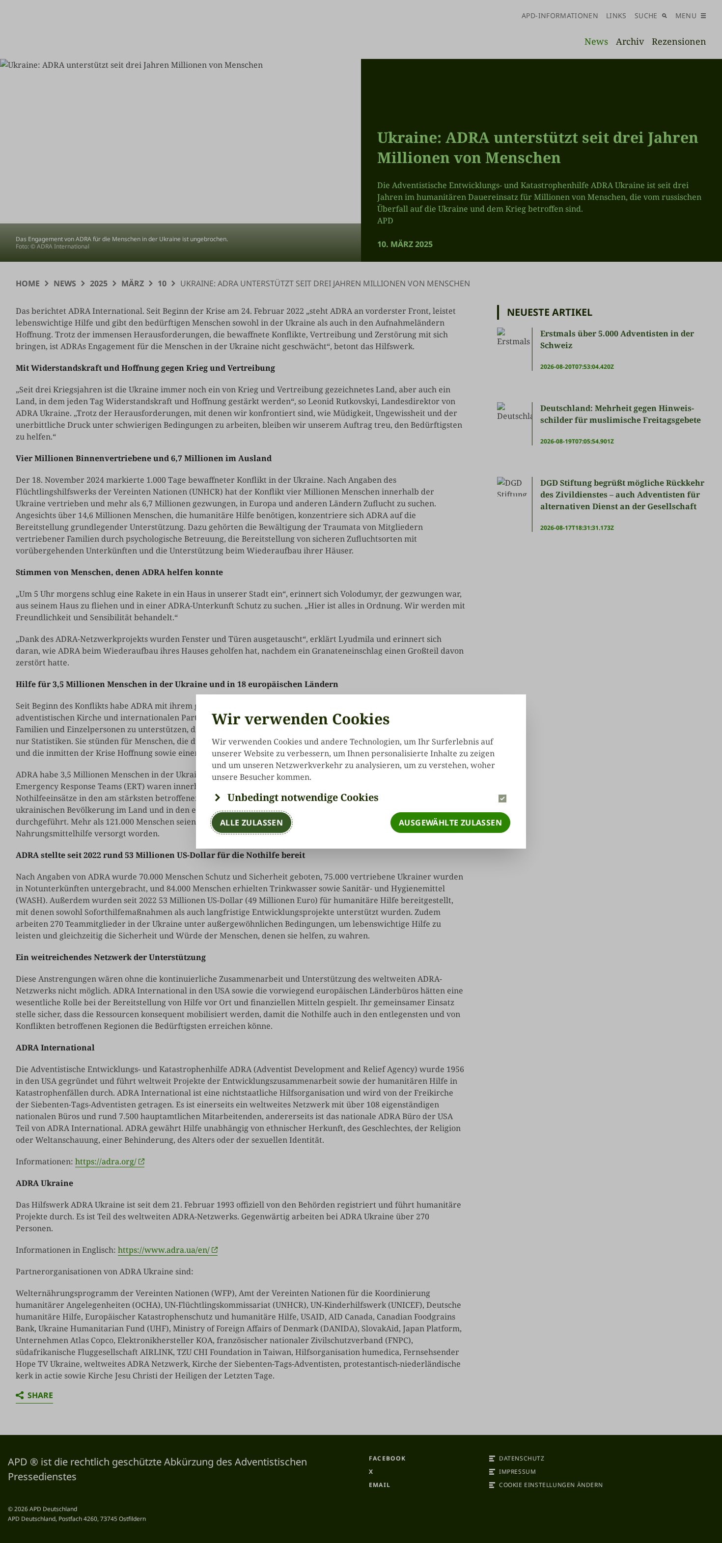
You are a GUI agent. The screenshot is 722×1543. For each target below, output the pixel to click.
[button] (361, 797)
